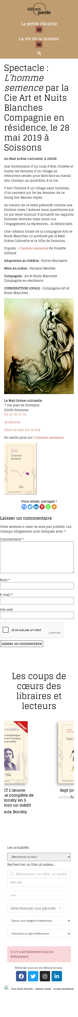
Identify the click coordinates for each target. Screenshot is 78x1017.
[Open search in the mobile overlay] (39, 874)
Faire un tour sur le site (22, 430)
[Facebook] (24, 506)
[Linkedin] (36, 506)
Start (37, 843)
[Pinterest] (42, 506)
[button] (39, 29)
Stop (41, 843)
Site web (6, 609)
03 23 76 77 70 (15, 414)
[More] (54, 506)
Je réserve (12, 422)
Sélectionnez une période (33, 908)
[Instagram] (45, 976)
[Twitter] (30, 506)
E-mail (6, 594)
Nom (5, 579)
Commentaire (12, 539)
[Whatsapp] (48, 506)
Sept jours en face (46, 790)
